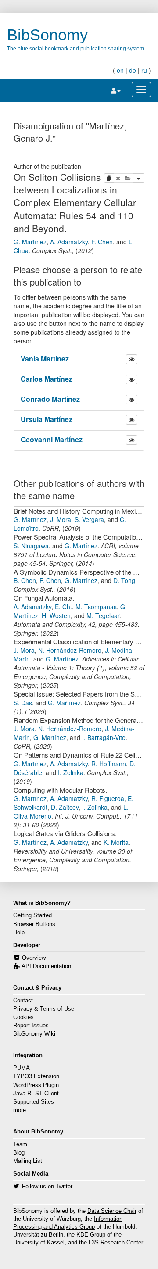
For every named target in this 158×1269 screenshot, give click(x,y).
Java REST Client (36, 1093)
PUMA (21, 1068)
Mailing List (27, 1161)
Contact (23, 1000)
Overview (34, 958)
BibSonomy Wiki (34, 1034)
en (120, 70)
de (132, 70)
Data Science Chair (111, 1211)
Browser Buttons (34, 924)
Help (19, 932)
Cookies (23, 1017)
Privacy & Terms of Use (43, 1009)
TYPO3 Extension (36, 1076)
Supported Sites (33, 1102)
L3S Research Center (116, 1243)
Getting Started (32, 915)
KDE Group (90, 1235)
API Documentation (46, 966)
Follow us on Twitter (47, 1186)
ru (144, 70)
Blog (19, 1153)
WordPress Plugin (36, 1085)
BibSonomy (47, 35)
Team (20, 1144)
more (19, 1110)
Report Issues (31, 1025)
